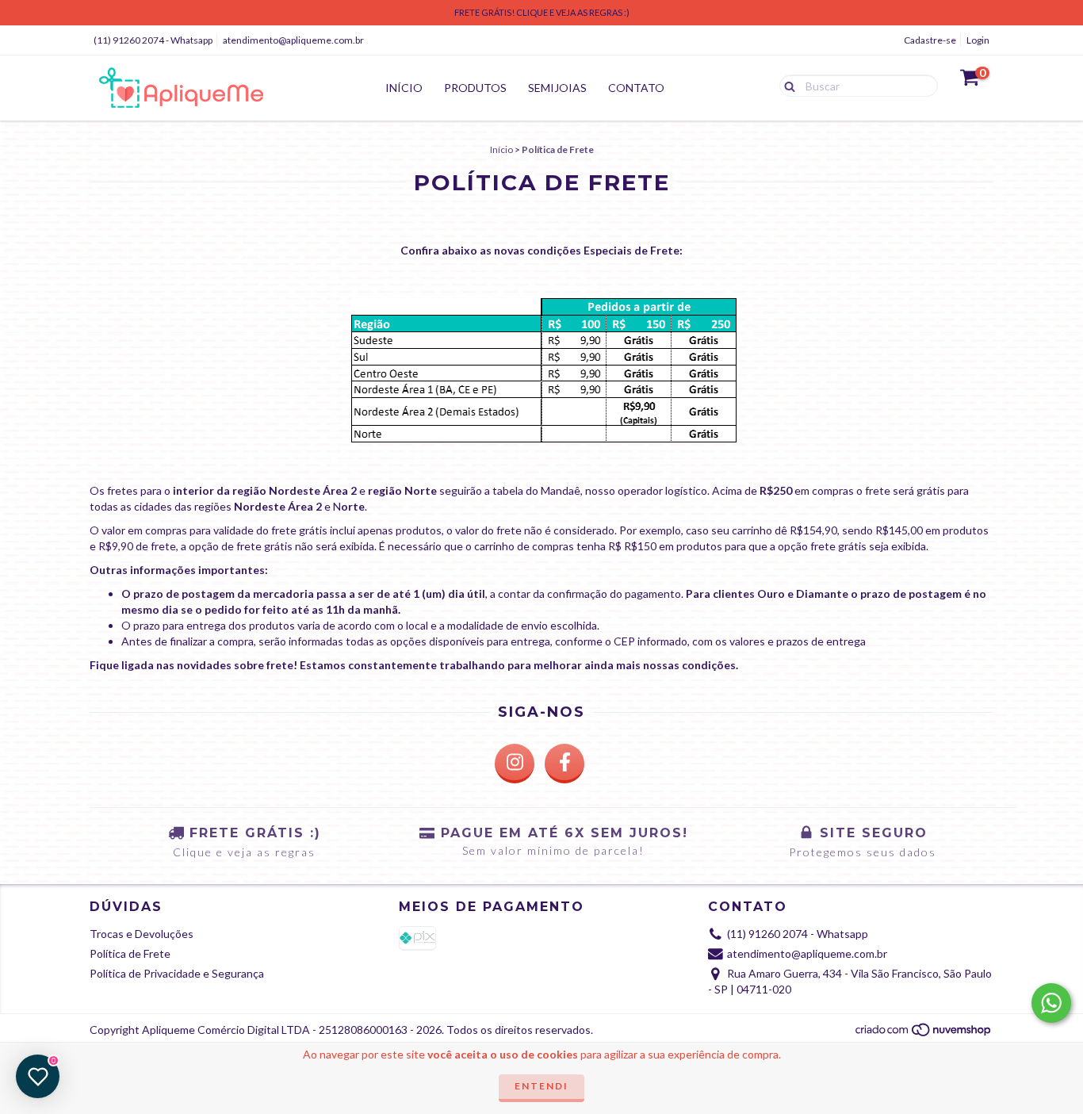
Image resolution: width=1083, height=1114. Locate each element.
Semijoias (557, 87)
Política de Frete (130, 953)
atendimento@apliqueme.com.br (293, 40)
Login (977, 40)
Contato (636, 87)
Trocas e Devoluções (141, 933)
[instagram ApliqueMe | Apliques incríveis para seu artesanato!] (514, 763)
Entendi (541, 1086)
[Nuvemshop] (924, 1033)
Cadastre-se (930, 40)
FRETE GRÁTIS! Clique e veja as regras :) (542, 12)
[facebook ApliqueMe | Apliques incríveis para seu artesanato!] (564, 763)
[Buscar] (786, 84)
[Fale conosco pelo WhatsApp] (1051, 1003)
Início (404, 87)
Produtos (475, 87)
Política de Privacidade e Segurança (177, 973)
